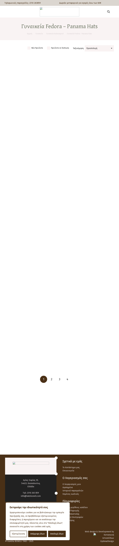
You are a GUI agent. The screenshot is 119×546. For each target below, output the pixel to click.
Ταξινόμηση (78, 48)
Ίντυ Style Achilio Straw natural (87, 309)
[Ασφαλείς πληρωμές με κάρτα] (69, 413)
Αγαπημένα (68, 487)
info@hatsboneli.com (31, 496)
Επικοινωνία (68, 470)
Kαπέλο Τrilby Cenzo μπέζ (31, 164)
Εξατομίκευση (18, 534)
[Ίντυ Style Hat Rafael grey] (31, 256)
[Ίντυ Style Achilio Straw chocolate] (31, 304)
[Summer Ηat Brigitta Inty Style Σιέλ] (31, 353)
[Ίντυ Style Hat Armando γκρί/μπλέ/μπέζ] (31, 328)
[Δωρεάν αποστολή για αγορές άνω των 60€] (12, 413)
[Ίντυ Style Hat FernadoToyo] (87, 280)
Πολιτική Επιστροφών (73, 517)
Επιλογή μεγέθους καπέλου (75, 507)
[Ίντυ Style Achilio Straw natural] (87, 304)
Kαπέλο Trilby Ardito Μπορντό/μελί (87, 357)
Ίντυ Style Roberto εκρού (31, 237)
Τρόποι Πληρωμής (71, 510)
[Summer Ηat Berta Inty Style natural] (31, 208)
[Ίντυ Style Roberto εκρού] (31, 232)
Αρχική (29, 34)
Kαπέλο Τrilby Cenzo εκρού (31, 188)
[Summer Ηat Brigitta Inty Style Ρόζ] (87, 328)
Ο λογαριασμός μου (72, 484)
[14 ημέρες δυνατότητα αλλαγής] (69, 426)
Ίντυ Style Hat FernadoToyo (87, 285)
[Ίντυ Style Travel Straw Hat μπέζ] (87, 232)
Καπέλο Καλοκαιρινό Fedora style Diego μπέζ (31, 100)
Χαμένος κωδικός (71, 494)
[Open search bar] (108, 11)
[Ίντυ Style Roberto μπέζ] (87, 208)
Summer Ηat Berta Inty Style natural (31, 213)
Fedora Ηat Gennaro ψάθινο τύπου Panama (88, 188)
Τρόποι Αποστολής (71, 514)
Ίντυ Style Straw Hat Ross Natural (87, 261)
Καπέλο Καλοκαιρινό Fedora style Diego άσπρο (88, 100)
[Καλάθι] (113, 11)
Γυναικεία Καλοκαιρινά (55, 34)
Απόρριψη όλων (37, 534)
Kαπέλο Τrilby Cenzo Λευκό (87, 124)
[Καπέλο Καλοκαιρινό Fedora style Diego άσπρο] (88, 55)
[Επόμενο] (75, 379)
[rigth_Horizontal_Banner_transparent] (59, 442)
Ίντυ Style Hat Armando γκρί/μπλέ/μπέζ (31, 333)
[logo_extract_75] (59, 11)
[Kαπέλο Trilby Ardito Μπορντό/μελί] (87, 353)
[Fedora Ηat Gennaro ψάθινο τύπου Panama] (87, 184)
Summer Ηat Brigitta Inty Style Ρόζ (88, 333)
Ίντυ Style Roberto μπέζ (87, 213)
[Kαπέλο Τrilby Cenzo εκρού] (31, 184)
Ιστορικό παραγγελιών (73, 490)
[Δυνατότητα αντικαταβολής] (12, 426)
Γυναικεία (39, 34)
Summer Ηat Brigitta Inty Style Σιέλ (31, 357)
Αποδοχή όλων (57, 534)
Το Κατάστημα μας (71, 467)
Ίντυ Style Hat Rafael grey (31, 261)
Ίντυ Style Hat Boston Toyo (31, 285)
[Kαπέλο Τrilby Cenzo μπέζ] (31, 119)
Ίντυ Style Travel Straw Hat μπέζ (88, 237)
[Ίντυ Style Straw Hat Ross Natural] (87, 256)
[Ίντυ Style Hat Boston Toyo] (31, 280)
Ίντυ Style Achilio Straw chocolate (31, 309)
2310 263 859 (33, 493)
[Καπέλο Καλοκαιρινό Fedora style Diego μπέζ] (31, 55)
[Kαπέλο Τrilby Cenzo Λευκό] (87, 119)
